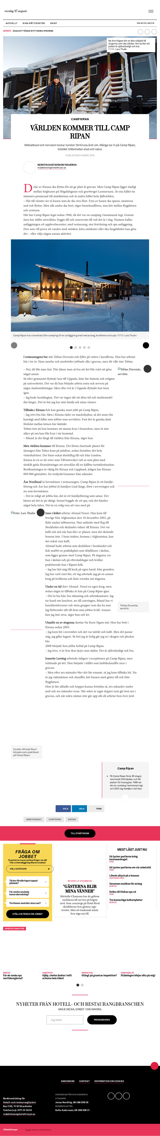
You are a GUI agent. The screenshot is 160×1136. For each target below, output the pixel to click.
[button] (71, 347)
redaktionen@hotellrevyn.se (52, 167)
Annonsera (68, 1081)
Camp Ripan (55, 819)
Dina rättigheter (34, 23)
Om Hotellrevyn (145, 23)
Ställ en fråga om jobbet (27, 914)
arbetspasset (34, 819)
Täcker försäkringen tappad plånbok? (23, 882)
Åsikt (53, 23)
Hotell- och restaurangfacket (19, 1102)
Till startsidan (80, 833)
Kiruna (72, 819)
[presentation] (14, 345)
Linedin (118, 1096)
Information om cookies (109, 1081)
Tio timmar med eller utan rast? (25, 903)
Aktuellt (11, 23)
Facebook (140, 31)
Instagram (154, 31)
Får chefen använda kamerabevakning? (19, 893)
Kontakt (84, 1081)
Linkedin (147, 31)
